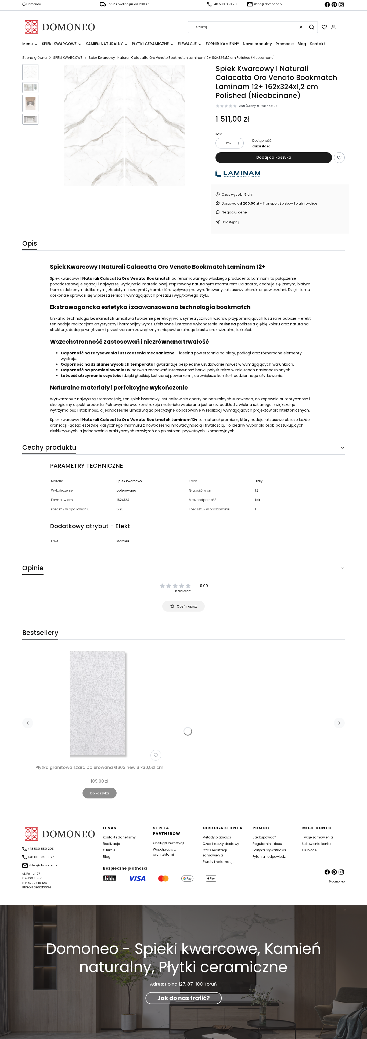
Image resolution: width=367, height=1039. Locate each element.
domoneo (338, 881)
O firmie (109, 850)
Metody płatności (217, 837)
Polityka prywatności (269, 850)
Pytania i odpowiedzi (269, 856)
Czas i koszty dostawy (221, 843)
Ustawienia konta (316, 843)
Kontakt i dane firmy (119, 837)
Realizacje (111, 843)
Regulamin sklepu (267, 843)
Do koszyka (99, 793)
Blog (106, 856)
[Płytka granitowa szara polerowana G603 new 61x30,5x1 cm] (99, 705)
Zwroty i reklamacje (218, 861)
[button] (311, 27)
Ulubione (309, 850)
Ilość (219, 134)
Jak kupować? (264, 837)
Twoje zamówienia (317, 837)
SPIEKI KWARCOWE (67, 57)
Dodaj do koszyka (273, 157)
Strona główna (34, 57)
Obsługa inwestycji (168, 843)
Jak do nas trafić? (183, 998)
